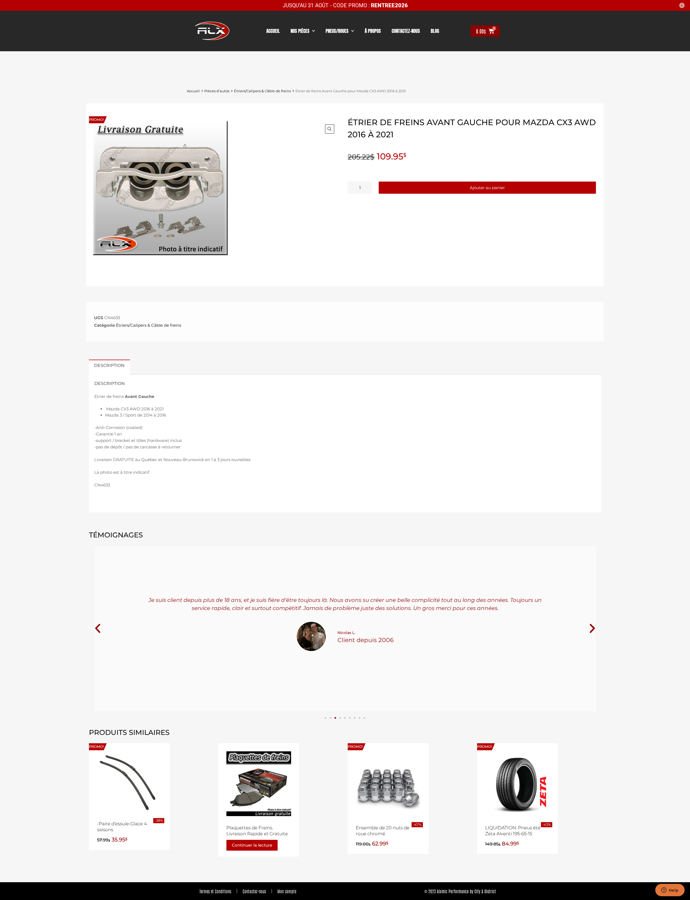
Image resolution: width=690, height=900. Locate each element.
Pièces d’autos (216, 91)
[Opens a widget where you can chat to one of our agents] (670, 890)
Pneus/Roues (337, 31)
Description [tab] (109, 365)
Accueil (273, 31)
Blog (435, 31)
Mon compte (286, 891)
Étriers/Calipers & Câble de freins (262, 91)
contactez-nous (406, 31)
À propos (373, 31)
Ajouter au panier (487, 187)
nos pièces (300, 31)
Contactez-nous (254, 891)
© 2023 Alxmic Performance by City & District (460, 891)
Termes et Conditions (215, 891)
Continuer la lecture (252, 845)
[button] (329, 129)
